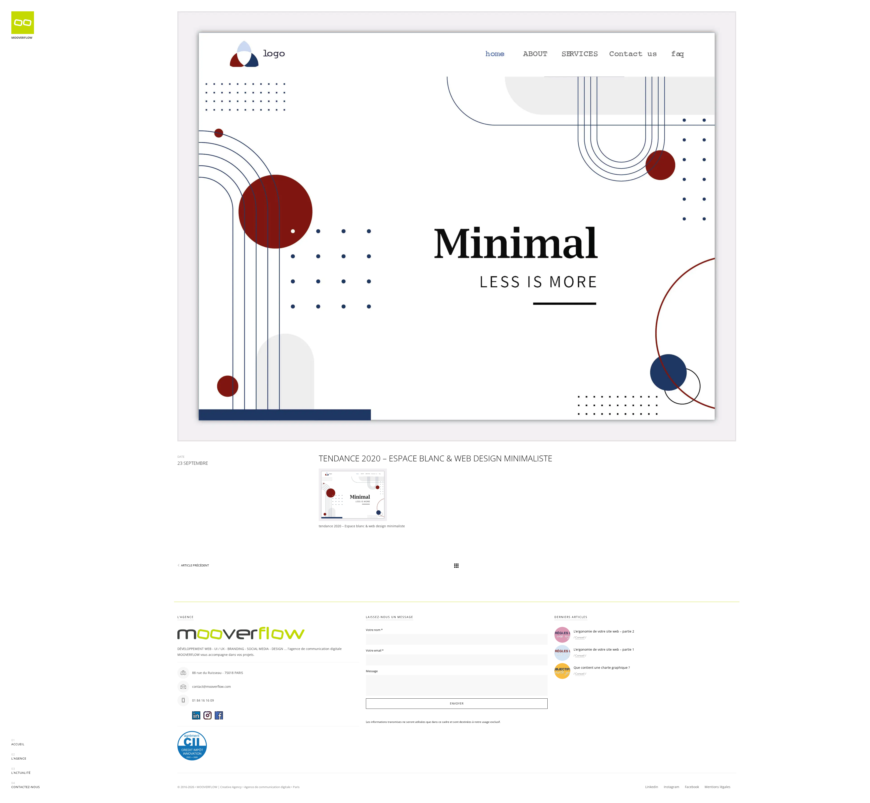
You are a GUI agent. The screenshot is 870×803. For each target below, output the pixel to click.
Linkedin (651, 787)
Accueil (17, 742)
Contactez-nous (25, 785)
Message (372, 671)
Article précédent (195, 565)
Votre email (375, 650)
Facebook (692, 787)
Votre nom (374, 630)
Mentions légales (717, 787)
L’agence (18, 756)
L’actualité (21, 771)
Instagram (671, 787)
